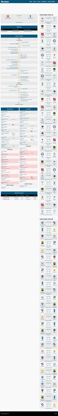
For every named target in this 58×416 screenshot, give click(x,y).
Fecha (6, 195)
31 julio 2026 (48, 383)
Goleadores (43, 1)
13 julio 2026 (48, 153)
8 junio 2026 (48, 125)
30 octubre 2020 (6, 197)
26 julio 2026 (48, 181)
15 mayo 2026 (48, 222)
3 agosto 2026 (48, 210)
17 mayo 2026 (48, 33)
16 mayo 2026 (48, 17)
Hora (35, 195)
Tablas (38, 1)
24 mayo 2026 (48, 62)
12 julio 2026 (48, 132)
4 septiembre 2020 (6, 199)
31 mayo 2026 (48, 275)
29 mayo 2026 (48, 75)
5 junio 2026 (48, 296)
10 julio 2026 (48, 329)
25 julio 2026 (48, 168)
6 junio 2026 (48, 106)
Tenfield (55, 413)
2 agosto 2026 (48, 196)
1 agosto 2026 (48, 188)
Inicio (31, 1)
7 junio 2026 (48, 112)
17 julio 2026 (48, 356)
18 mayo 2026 (48, 241)
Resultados (22, 195)
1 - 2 (22, 197)
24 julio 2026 (48, 376)
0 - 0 (22, 199)
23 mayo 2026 (48, 54)
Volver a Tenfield (51, 1)
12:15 (35, 199)
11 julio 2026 (48, 337)
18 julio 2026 (48, 161)
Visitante (27, 195)
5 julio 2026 (48, 322)
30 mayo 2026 (48, 82)
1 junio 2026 (48, 90)
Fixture (34, 1)
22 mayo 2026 (48, 47)
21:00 (35, 197)
